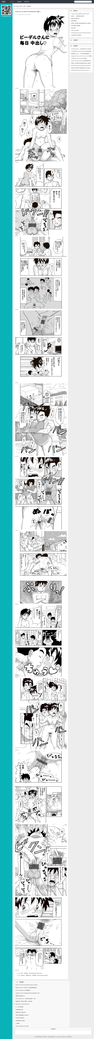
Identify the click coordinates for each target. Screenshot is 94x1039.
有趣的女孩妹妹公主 (20, 995)
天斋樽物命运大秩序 (20, 1020)
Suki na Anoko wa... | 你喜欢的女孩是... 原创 (26, 998)
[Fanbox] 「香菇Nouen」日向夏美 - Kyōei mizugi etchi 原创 (34, 975)
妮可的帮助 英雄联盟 (75, 25)
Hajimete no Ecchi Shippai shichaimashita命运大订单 (27, 993)
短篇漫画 (19, 1)
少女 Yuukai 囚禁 (75, 30)
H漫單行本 (12, 1)
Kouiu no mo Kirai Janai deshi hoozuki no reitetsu (27, 984)
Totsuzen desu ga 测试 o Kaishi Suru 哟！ (80, 13)
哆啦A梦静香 (74, 20)
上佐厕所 (18, 1023)
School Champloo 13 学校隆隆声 (23, 990)
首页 (24, 6)
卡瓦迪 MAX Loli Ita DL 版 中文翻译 (78, 58)
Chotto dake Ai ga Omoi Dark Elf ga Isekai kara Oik (82, 32)
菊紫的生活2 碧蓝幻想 (21, 1012)
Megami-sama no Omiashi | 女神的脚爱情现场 (26, 987)
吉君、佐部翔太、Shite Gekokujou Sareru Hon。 (32, 973)
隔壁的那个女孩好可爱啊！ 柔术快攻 (24, 1001)
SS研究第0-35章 (19, 1009)
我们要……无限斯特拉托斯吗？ (78, 16)
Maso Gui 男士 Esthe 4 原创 (22, 1026)
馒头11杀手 (73, 28)
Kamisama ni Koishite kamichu (22, 1004)
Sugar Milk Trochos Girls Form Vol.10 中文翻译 (81, 56)
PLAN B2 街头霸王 (20, 1017)
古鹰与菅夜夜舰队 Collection (22, 1015)
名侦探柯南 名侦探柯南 (76, 35)
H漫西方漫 (26, 1)
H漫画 (3, 1)
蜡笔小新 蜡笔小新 (75, 18)
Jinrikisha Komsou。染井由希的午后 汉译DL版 (81, 48)
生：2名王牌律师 (19, 1006)
